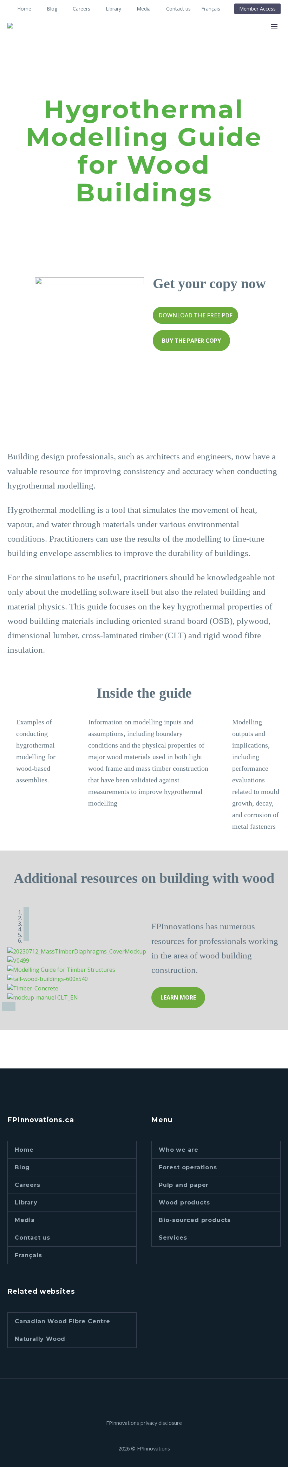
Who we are (178, 1149)
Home (24, 8)
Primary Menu (274, 26)
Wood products (184, 1202)
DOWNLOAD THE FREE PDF (195, 315)
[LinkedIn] (139, 1398)
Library (113, 8)
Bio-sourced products (195, 1220)
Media (144, 8)
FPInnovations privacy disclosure (144, 1423)
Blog (52, 8)
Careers (81, 8)
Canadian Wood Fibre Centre (62, 1321)
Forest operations (188, 1167)
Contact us (178, 8)
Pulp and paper (184, 1185)
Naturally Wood (40, 1339)
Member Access (257, 8)
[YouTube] (148, 1398)
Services (173, 1237)
